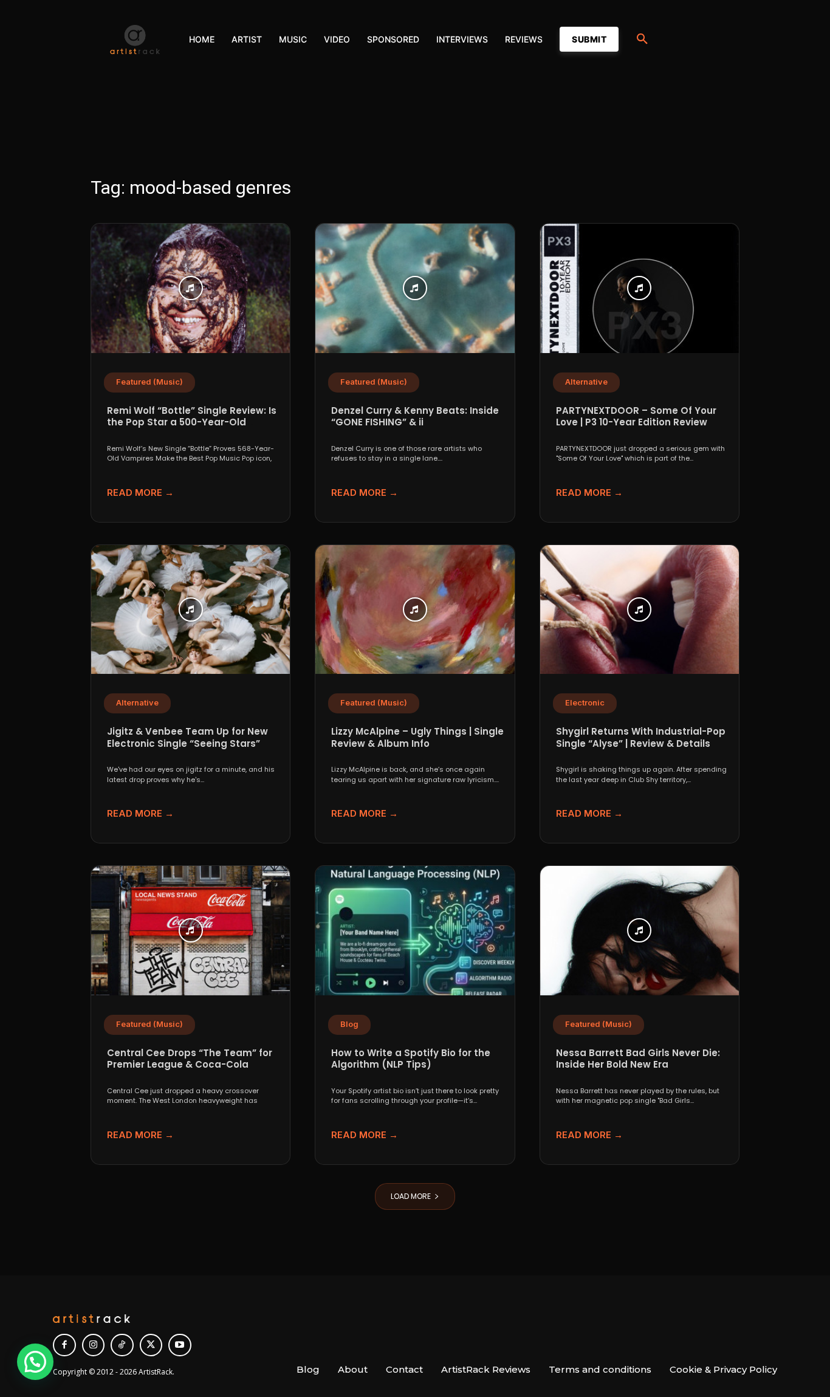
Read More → (140, 492)
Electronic (585, 702)
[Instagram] (93, 1345)
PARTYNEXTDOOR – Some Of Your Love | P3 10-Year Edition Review (636, 416)
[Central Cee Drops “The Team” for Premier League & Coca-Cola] (190, 930)
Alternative (586, 381)
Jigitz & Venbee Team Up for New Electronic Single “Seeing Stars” (187, 737)
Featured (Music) (149, 381)
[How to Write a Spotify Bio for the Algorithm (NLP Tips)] (414, 930)
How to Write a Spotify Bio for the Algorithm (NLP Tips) (410, 1058)
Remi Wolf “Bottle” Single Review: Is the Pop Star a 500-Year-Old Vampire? (191, 422)
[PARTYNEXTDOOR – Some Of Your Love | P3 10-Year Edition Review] (639, 288)
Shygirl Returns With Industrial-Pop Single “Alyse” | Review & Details (640, 737)
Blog (349, 1024)
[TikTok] (122, 1345)
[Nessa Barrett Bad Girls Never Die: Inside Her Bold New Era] (639, 930)
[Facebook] (64, 1345)
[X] (151, 1345)
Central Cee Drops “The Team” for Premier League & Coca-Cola (189, 1058)
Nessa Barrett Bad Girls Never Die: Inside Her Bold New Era (638, 1058)
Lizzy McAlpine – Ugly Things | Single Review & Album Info (417, 737)
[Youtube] (179, 1345)
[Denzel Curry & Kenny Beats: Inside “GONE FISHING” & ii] (414, 288)
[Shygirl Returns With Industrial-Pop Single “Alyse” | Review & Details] (639, 609)
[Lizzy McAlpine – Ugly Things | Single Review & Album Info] (414, 609)
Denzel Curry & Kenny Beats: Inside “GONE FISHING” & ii (415, 416)
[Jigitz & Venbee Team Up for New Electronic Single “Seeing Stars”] (190, 609)
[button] (642, 39)
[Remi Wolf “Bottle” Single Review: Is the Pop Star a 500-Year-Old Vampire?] (190, 288)
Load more (411, 1196)
